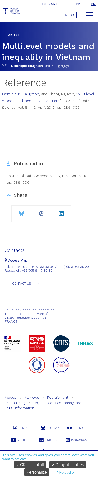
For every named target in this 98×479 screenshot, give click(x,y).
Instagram (79, 440)
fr (78, 4)
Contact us (21, 283)
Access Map (17, 260)
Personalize (37, 472)
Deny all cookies (69, 465)
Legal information (19, 408)
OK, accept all (31, 465)
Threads (24, 428)
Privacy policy (65, 472)
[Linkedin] (61, 211)
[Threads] (41, 211)
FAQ (36, 403)
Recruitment (57, 397)
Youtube (24, 440)
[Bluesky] (21, 211)
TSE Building (15, 403)
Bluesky (53, 428)
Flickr (78, 428)
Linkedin (51, 440)
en (93, 4)
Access (11, 397)
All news (32, 397)
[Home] (11, 11)
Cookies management (66, 403)
